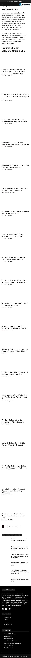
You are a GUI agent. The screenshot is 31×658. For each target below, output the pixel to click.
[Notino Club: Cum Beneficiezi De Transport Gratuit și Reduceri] (15, 434)
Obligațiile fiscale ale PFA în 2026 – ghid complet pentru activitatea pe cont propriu (20, 556)
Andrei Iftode (4, 75)
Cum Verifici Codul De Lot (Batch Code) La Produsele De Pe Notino (14, 467)
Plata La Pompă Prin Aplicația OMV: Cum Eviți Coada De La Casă (15, 189)
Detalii (20, 1)
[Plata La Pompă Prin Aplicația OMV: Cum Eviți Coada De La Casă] (15, 179)
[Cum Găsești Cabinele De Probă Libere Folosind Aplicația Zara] (15, 248)
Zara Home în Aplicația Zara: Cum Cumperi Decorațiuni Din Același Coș (15, 281)
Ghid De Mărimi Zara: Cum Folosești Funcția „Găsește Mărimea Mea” (15, 350)
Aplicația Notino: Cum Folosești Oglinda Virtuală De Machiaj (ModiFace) (13, 491)
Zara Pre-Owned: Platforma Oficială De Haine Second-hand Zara (15, 373)
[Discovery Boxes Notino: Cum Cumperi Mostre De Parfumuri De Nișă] (15, 505)
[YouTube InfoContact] (9, 609)
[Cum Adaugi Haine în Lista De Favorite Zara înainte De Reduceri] (15, 294)
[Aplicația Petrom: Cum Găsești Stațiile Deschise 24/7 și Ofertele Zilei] (15, 133)
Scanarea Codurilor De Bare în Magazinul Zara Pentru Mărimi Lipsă (15, 327)
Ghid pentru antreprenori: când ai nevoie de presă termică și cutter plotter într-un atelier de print (13, 71)
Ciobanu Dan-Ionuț (6, 192)
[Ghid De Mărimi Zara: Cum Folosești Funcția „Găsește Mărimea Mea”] (15, 340)
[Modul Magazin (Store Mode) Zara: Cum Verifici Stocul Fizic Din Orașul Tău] (15, 386)
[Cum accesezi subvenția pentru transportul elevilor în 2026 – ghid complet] (6, 549)
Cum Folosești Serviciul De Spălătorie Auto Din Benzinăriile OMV (15, 212)
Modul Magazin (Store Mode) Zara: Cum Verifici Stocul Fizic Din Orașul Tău (14, 397)
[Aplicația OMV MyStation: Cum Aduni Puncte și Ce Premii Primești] (15, 156)
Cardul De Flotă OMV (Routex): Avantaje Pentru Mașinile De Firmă (14, 120)
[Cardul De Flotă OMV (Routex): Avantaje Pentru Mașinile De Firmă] (15, 111)
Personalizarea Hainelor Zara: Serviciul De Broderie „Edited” (12, 235)
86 (16, 526)
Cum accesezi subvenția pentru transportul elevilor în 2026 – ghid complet (20, 548)
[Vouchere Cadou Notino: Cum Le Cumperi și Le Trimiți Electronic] (15, 411)
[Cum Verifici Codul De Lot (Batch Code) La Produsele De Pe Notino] (15, 457)
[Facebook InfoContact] (6, 609)
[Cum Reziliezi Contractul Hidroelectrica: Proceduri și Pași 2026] (6, 580)
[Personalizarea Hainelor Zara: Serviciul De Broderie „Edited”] (15, 225)
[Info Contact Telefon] (25, 4)
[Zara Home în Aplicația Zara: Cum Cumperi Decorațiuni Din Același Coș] (15, 271)
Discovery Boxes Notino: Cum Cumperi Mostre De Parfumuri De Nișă (14, 516)
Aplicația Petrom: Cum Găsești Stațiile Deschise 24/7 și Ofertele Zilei (15, 143)
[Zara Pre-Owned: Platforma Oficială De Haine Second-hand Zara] (15, 363)
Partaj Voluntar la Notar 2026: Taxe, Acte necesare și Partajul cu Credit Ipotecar (20, 572)
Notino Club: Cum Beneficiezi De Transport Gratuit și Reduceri (13, 444)
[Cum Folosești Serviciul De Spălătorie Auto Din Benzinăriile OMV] (15, 202)
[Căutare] (23, 1)
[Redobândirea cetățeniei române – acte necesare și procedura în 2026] (6, 565)
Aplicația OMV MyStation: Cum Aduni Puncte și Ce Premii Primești (15, 166)
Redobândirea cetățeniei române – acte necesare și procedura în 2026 (20, 564)
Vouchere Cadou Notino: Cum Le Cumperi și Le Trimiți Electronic (13, 421)
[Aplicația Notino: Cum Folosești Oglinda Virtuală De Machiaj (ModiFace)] (15, 480)
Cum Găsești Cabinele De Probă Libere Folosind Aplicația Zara (13, 258)
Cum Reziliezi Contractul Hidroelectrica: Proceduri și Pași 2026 (19, 579)
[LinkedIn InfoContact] (2, 609)
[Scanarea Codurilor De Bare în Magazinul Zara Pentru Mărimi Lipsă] (15, 317)
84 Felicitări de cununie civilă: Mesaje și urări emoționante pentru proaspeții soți (15, 96)
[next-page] (19, 526)
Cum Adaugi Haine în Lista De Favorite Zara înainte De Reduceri (15, 304)
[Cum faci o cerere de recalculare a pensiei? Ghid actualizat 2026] (6, 541)
